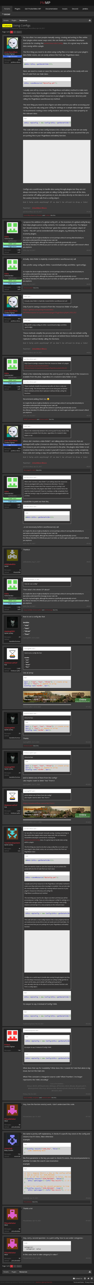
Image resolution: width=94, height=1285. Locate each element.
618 (19, 60)
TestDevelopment (12, 843)
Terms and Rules (78, 1282)
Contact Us (78, 1279)
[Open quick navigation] (90, 20)
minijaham (35, 1097)
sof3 (19, 252)
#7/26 (88, 544)
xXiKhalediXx (9, 564)
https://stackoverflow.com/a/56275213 (38, 803)
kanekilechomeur (14, 641)
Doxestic (39, 215)
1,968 (18, 250)
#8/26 (88, 562)
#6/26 (88, 467)
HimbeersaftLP (28, 288)
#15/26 (88, 1024)
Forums (7, 9)
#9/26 (88, 606)
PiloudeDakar (10, 1119)
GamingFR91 (9, 631)
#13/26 (88, 784)
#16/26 (88, 1094)
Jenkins (85, 9)
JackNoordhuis (15, 62)
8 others (47, 215)
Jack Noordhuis (31, 28)
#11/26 (88, 707)
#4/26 (88, 353)
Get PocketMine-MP (33, 9)
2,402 (18, 668)
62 (19, 1125)
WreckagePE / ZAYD (30, 470)
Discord (75, 9)
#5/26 (88, 416)
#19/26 (88, 1221)
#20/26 (88, 1258)
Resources (14, 28)
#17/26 (88, 1117)
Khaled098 (17, 572)
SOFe (24, 250)
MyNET (26, 419)
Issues (64, 9)
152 (19, 1154)
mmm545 (27, 215)
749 (19, 1050)
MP (47, 2)
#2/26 (88, 250)
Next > (19, 32)
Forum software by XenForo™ (18, 1282)
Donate (7, 14)
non (19, 851)
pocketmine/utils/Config (53, 43)
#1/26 (88, 212)
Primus (7, 1044)
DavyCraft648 (28, 610)
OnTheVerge (49, 610)
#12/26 (88, 742)
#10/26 (88, 638)
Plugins (17, 9)
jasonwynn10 (33, 419)
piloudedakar (16, 1127)
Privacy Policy (89, 1282)
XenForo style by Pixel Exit (44, 1282)
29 (19, 637)
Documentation (52, 9)
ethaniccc (33, 215)
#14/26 (88, 822)
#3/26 (88, 284)
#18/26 (88, 1198)
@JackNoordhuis (39, 208)
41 (19, 849)
